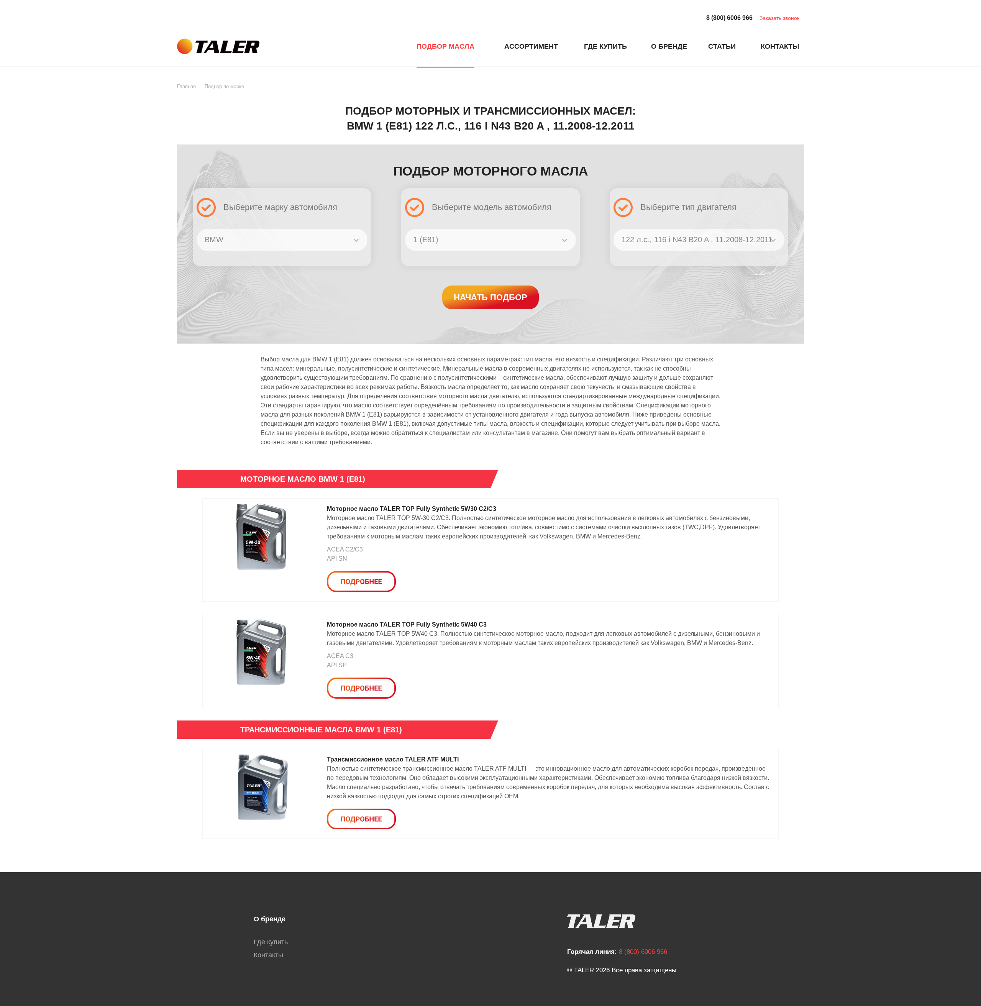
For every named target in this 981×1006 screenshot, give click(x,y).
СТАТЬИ (722, 46)
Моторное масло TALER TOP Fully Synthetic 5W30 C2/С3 (411, 508)
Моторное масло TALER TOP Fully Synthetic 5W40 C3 (407, 624)
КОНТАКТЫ (780, 46)
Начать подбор (490, 297)
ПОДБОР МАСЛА (445, 46)
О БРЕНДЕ (669, 46)
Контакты (268, 955)
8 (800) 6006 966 (729, 18)
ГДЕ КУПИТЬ (605, 46)
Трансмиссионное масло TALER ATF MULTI (393, 759)
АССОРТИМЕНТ (531, 46)
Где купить (271, 942)
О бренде (269, 919)
